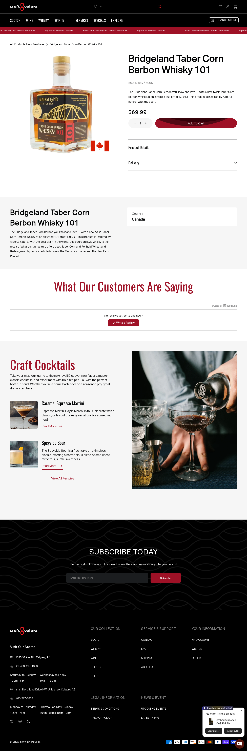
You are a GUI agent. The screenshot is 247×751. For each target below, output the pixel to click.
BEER (94, 676)
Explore (117, 20)
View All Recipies (62, 478)
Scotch (15, 20)
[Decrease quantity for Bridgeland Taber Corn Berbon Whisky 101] (132, 123)
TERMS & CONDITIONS (105, 708)
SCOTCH (96, 639)
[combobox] (127, 7)
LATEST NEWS (150, 717)
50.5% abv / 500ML (141, 83)
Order (196, 658)
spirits (59, 20)
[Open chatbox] (239, 744)
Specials (99, 20)
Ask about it (232, 731)
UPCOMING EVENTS (153, 708)
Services (82, 20)
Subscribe (165, 578)
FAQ (143, 648)
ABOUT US (147, 667)
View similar (213, 731)
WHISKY (96, 648)
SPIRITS (95, 667)
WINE (94, 658)
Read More (49, 426)
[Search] (95, 6)
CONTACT (147, 639)
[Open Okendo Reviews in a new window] (224, 305)
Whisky (43, 20)
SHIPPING (147, 658)
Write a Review (127, 323)
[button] (235, 6)
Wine (29, 20)
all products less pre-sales (27, 44)
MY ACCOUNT (200, 639)
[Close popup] (241, 711)
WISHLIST (198, 648)
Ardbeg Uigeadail (226, 719)
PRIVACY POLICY (101, 717)
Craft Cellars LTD (30, 742)
